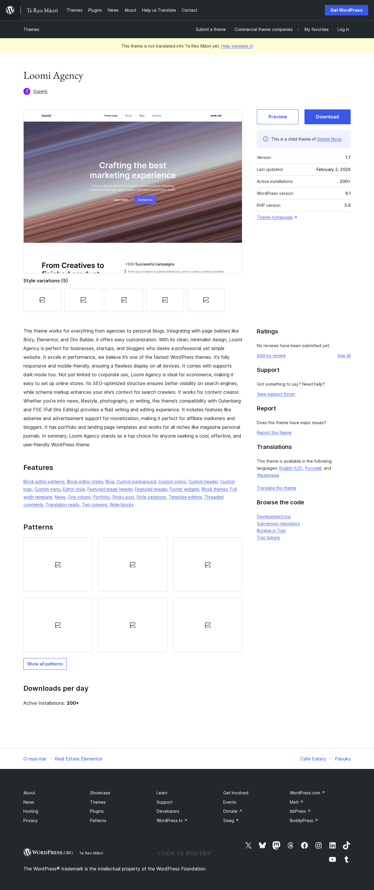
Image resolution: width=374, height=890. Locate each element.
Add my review (271, 355)
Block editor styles (85, 481)
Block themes (215, 489)
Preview (278, 117)
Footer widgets (184, 489)
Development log (273, 516)
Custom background (136, 481)
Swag (231, 820)
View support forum (276, 393)
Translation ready (62, 504)
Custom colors (172, 481)
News (60, 496)
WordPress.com (307, 792)
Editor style (74, 489)
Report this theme (274, 432)
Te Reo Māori (91, 853)
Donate (233, 811)
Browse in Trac (271, 530)
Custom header (203, 481)
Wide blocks (122, 504)
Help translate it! (237, 45)
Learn (162, 792)
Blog (109, 481)
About (29, 792)
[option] (57, 564)
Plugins (97, 811)
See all (344, 355)
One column (79, 496)
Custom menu (47, 489)
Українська (268, 475)
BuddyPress (304, 820)
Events (229, 802)
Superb (40, 91)
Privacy (30, 820)
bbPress (300, 811)
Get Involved (235, 792)
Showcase (100, 792)
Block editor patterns (44, 481)
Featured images (151, 489)
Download (327, 117)
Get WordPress (346, 10)
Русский (313, 468)
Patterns (98, 820)
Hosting (30, 811)
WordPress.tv (172, 820)
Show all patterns (45, 663)
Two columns (94, 504)
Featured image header (110, 489)
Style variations (151, 496)
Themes (31, 29)
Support (164, 802)
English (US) (291, 468)
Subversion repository (278, 523)
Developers (168, 811)
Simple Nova (329, 139)
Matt (297, 802)
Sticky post (123, 496)
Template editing (185, 496)
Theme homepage (275, 217)
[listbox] (132, 594)
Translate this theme (276, 487)
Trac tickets (268, 537)
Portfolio (101, 496)
